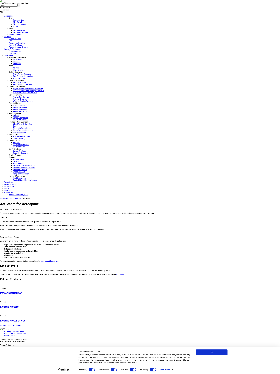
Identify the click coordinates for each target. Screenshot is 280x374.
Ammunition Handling (17, 43)
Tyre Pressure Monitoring (23, 76)
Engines (16, 26)
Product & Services (13, 198)
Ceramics (16, 161)
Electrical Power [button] (15, 103)
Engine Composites (20, 118)
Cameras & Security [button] (16, 80)
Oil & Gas (12, 53)
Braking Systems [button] (15, 72)
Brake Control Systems (22, 74)
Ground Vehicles (15, 39)
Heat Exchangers (19, 178)
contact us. (120, 274)
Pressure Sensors (20, 170)
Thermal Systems (15, 45)
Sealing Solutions (15, 155)
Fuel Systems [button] (14, 134)
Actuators (16, 143)
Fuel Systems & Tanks (21, 136)
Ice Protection (18, 60)
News (6, 188)
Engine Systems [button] (15, 114)
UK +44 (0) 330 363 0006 (14, 331)
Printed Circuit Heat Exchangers (25, 180)
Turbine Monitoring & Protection (25, 93)
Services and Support (17, 35)
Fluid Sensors (18, 163)
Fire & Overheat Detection (23, 130)
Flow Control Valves (20, 120)
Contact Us (8, 193)
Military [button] (11, 28)
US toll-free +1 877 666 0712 (15, 333)
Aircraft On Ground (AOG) (18, 195)
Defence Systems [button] (16, 95)
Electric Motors (19, 147)
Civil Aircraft (17, 22)
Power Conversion (20, 107)
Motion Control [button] (14, 141)
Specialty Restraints (21, 153)
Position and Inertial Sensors (24, 168)
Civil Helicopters (19, 24)
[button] (5, 8)
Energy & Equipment (12, 49)
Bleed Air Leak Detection (22, 124)
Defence (7, 37)
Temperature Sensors (21, 174)
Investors (8, 190)
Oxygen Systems (19, 151)
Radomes (16, 62)
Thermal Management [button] (17, 176)
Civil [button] (10, 18)
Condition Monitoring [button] (17, 87)
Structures (17, 64)
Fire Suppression (19, 132)
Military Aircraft (19, 30)
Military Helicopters (20, 33)
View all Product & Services (10, 325)
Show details (165, 370)
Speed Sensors (19, 172)
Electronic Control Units (22, 128)
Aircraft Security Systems (23, 84)
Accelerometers (19, 159)
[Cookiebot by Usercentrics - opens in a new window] (64, 369)
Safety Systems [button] (15, 149)
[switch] (114, 369)
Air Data (16, 68)
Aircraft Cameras (19, 82)
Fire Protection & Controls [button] (19, 122)
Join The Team (10, 184)
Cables (15, 126)
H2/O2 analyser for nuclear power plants (28, 91)
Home (2, 198)
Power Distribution (20, 109)
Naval (11, 41)
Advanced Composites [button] (17, 57)
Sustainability (9, 186)
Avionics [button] (12, 66)
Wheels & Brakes (19, 78)
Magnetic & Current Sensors (24, 166)
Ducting (16, 116)
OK (212, 352)
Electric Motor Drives (21, 145)
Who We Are (9, 182)
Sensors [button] (12, 157)
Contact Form (9, 335)
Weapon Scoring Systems (19, 47)
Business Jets (18, 20)
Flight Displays (19, 70)
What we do (8, 55)
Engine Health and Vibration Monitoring (28, 89)
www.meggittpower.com (50, 261)
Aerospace (8, 16)
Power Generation (15, 51)
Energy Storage (19, 105)
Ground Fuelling (19, 139)
